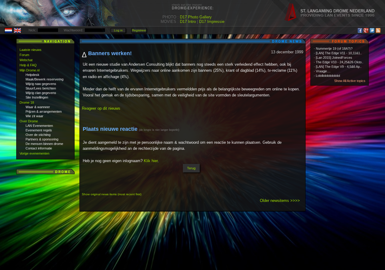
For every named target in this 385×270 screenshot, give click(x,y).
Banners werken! (110, 53)
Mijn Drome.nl (29, 70)
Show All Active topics (349, 81)
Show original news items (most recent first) (111, 194)
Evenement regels (39, 130)
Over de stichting (38, 135)
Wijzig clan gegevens (41, 93)
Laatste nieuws (31, 50)
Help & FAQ (28, 65)
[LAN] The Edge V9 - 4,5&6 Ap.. (339, 66)
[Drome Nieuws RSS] (378, 29)
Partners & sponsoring (42, 139)
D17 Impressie (211, 21)
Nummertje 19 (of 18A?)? (334, 48)
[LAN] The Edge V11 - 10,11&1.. (339, 53)
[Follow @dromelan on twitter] (372, 29)
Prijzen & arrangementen (44, 111)
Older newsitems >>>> (280, 200)
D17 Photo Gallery (196, 17)
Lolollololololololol (328, 75)
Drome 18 (27, 102)
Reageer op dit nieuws (101, 108)
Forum (24, 55)
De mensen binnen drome (44, 144)
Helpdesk (32, 75)
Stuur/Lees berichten (41, 88)
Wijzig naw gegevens (41, 84)
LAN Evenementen (39, 125)
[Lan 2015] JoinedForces (334, 57)
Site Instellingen (37, 97)
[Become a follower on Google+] (366, 29)
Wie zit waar (34, 116)
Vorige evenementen (34, 153)
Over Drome (29, 121)
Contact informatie (39, 148)
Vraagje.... (323, 71)
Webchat (26, 60)
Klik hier (151, 161)
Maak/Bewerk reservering (44, 79)
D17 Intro (188, 21)
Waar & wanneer (38, 107)
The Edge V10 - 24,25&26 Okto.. (339, 62)
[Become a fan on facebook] (360, 29)
